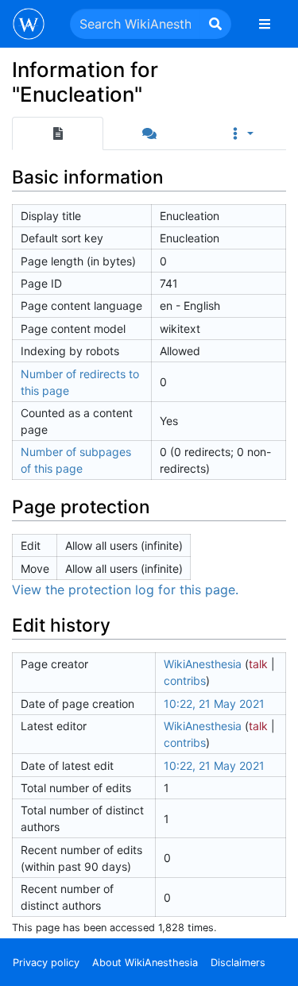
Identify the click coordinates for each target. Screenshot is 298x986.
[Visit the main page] (29, 25)
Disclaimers (238, 963)
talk (258, 664)
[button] (240, 133)
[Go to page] (215, 24)
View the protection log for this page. (125, 589)
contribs (185, 680)
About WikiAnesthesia (145, 963)
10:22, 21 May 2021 (214, 703)
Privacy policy (46, 963)
